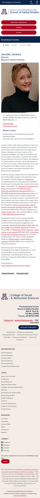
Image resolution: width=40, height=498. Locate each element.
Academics (5, 379)
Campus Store (6, 409)
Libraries (4, 401)
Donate (18, 33)
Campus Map (5, 424)
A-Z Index (4, 419)
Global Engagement (8, 395)
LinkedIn (6, 448)
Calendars (4, 421)
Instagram (6, 445)
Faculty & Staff (6, 358)
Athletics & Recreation (8, 385)
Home (7, 45)
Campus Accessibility (19, 337)
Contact (19, 27)
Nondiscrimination (9, 335)
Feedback (20, 340)
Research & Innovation (9, 406)
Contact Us (8, 320)
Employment (11, 332)
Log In (5, 461)
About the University (8, 376)
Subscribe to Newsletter (19, 22)
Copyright (7, 337)
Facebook (6, 442)
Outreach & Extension (8, 404)
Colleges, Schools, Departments (12, 387)
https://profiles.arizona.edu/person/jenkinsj (15, 266)
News (3, 427)
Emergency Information (25, 332)
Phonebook (5, 430)
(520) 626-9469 (8, 124)
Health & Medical (7, 398)
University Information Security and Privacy (20, 491)
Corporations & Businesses (10, 366)
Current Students (7, 355)
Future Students (6, 353)
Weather (4, 432)
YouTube (6, 451)
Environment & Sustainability (11, 393)
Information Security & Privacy (27, 335)
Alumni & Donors (7, 361)
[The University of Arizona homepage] (11, 2)
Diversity (4, 390)
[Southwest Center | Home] (20, 11)
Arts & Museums (6, 382)
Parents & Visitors (7, 364)
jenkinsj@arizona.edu (10, 126)
